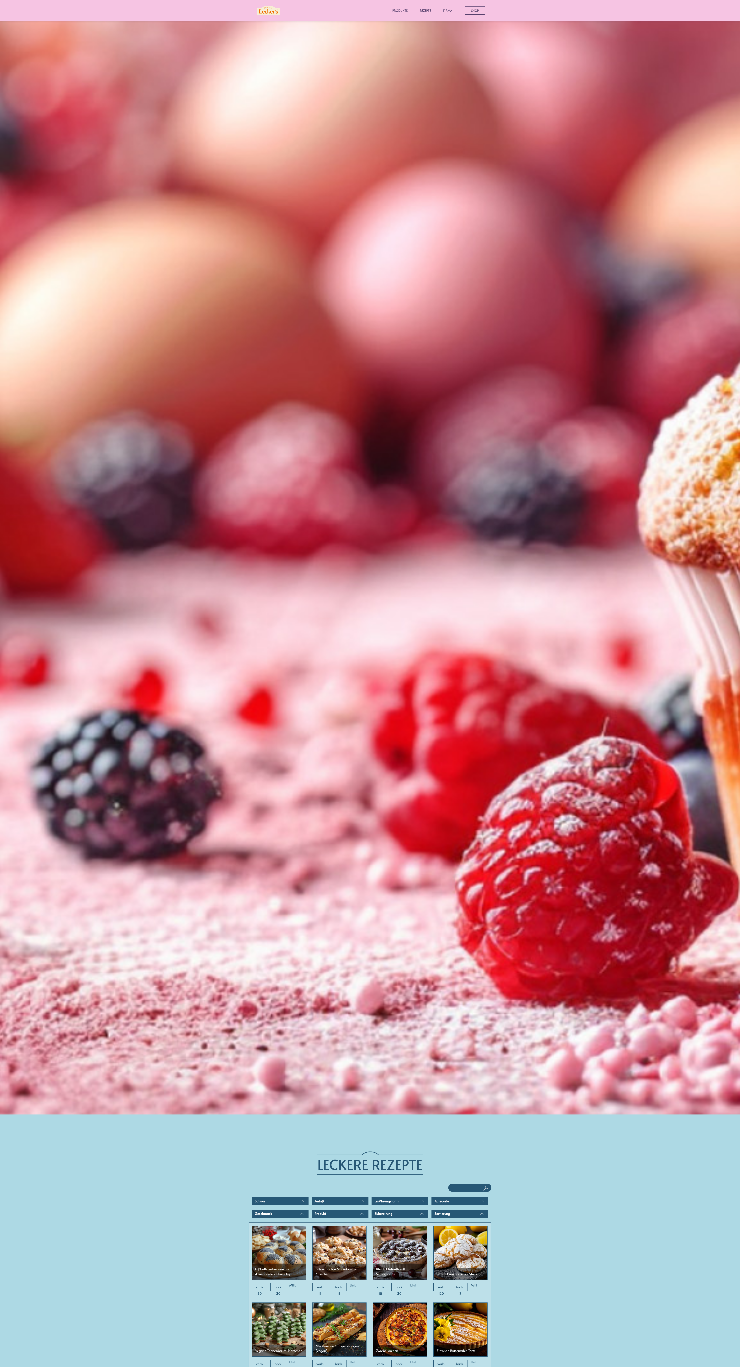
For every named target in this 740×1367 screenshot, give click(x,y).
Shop (475, 10)
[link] (279, 1261)
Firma (447, 10)
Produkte (400, 10)
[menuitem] (280, 1202)
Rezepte (425, 10)
